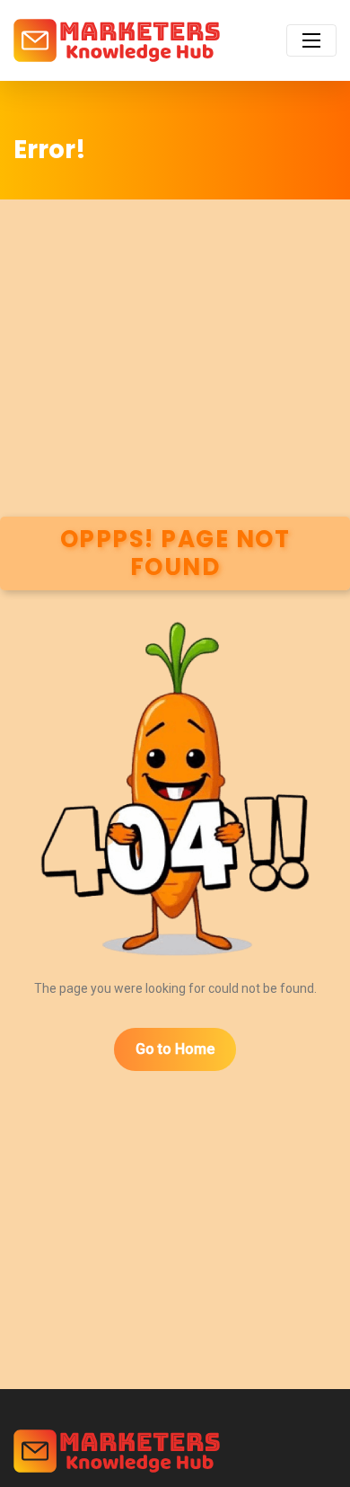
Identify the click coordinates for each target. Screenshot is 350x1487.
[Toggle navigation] (311, 40)
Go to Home (175, 1049)
